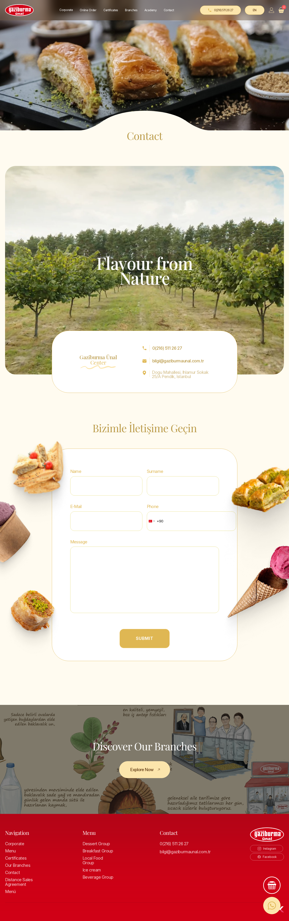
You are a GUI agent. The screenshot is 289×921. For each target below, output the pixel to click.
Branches (131, 10)
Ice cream (92, 870)
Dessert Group (96, 843)
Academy (150, 10)
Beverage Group (98, 877)
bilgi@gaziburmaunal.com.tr (178, 361)
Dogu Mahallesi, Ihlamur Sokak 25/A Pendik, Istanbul (180, 374)
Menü (10, 891)
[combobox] (155, 521)
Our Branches (17, 865)
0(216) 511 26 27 (167, 348)
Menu (10, 851)
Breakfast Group (98, 851)
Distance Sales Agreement (19, 882)
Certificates (110, 10)
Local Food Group (93, 860)
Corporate (14, 843)
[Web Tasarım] (281, 909)
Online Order (88, 10)
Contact (169, 10)
